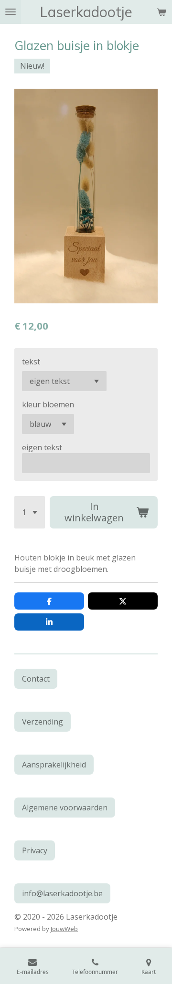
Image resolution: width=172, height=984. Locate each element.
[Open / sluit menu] (10, 12)
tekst (31, 361)
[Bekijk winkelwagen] (161, 12)
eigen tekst (42, 447)
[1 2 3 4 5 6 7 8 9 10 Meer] (29, 512)
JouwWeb (64, 928)
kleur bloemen (48, 404)
